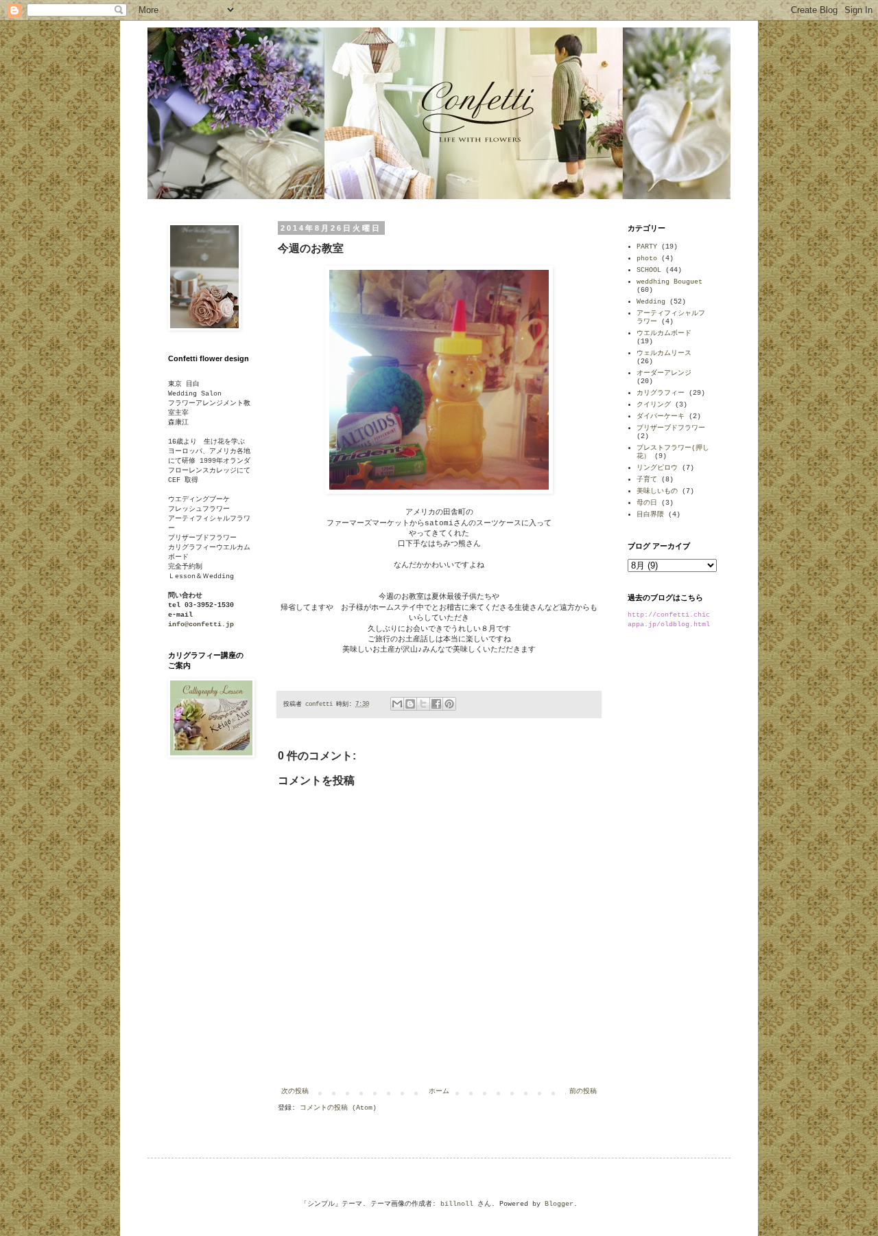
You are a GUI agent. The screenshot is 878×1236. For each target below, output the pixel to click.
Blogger (559, 1204)
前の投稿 (583, 1091)
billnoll (456, 1204)
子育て (647, 479)
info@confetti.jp (201, 624)
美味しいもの (657, 491)
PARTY (647, 247)
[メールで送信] (397, 704)
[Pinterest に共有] (449, 704)
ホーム (439, 1091)
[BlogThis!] (410, 704)
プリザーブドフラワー (671, 428)
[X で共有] (423, 704)
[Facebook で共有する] (436, 704)
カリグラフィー (661, 393)
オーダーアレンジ (664, 373)
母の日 (647, 503)
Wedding (651, 302)
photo (647, 258)
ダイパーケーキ (661, 416)
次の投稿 (295, 1091)
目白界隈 (650, 514)
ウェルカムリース (664, 353)
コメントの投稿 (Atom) (338, 1108)
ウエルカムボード (664, 333)
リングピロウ (657, 468)
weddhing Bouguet (669, 282)
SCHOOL (649, 270)
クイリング (654, 405)
